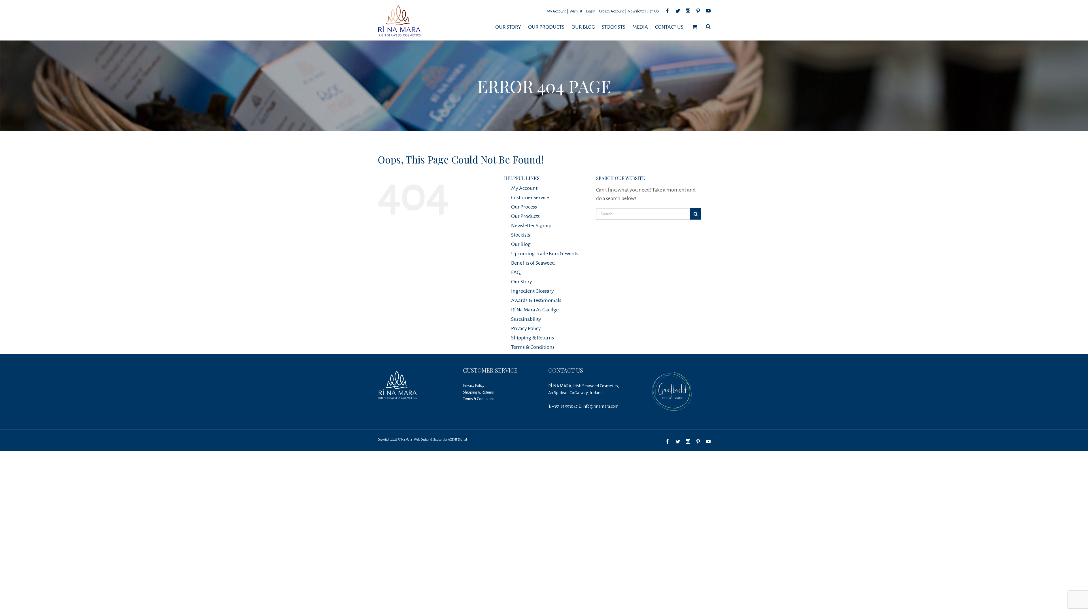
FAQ (515, 272)
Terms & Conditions (532, 347)
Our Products (525, 216)
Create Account (611, 11)
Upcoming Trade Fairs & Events (544, 253)
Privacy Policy (526, 328)
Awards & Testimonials (536, 300)
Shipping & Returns (532, 338)
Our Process (524, 207)
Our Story (521, 281)
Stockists (520, 235)
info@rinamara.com (601, 406)
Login (590, 11)
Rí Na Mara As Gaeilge (535, 310)
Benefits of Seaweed (533, 263)
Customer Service (530, 197)
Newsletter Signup (531, 225)
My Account (556, 11)
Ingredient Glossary (532, 291)
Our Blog (521, 244)
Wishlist (576, 11)
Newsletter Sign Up (643, 11)
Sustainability (526, 319)
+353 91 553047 (565, 406)
